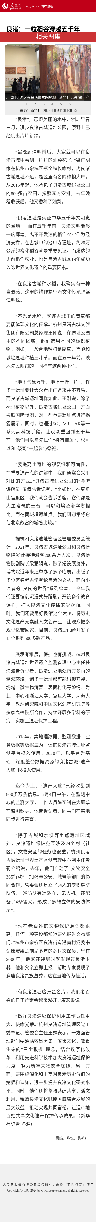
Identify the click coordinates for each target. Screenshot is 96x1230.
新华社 (35, 111)
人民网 (30, 6)
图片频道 (47, 6)
